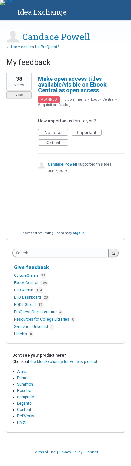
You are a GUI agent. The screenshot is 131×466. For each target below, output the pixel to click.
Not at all (56, 133)
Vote (19, 95)
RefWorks (25, 416)
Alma (21, 371)
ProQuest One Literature (36, 312)
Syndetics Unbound (31, 326)
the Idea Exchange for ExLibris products (65, 361)
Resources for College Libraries (42, 319)
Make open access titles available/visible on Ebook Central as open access (72, 84)
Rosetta (24, 390)
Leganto (24, 403)
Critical (57, 143)
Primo (22, 378)
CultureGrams (26, 275)
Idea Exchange (42, 12)
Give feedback (31, 267)
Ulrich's (21, 334)
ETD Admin (24, 290)
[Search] (113, 253)
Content (24, 409)
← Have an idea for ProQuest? (32, 47)
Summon (25, 384)
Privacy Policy (71, 452)
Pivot (21, 422)
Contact (91, 452)
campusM (26, 397)
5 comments (75, 99)
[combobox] (62, 253)
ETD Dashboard (28, 297)
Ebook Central (102, 99)
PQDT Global (25, 305)
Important (89, 133)
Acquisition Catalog (54, 105)
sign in (79, 233)
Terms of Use (45, 452)
